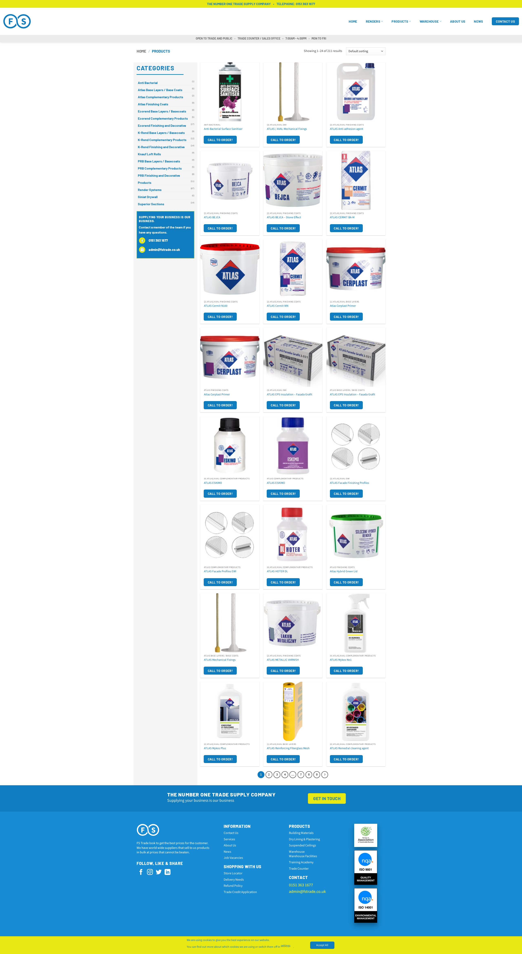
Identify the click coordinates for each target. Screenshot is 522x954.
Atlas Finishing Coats (153, 104)
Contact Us (231, 833)
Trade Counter (299, 868)
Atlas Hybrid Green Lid (343, 572)
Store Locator (233, 873)
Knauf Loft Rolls (149, 154)
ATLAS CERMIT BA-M (342, 217)
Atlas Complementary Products (160, 97)
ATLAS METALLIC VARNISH (283, 660)
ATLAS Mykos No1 (341, 660)
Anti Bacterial (148, 83)
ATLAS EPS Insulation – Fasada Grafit (289, 395)
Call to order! (220, 140)
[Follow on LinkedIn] (167, 872)
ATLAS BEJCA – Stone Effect (284, 217)
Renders (373, 21)
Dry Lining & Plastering (304, 839)
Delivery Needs (234, 879)
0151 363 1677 (305, 4)
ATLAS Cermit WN (277, 306)
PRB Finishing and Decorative (159, 175)
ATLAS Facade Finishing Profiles (349, 483)
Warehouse (429, 21)
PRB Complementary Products (160, 168)
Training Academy (301, 862)
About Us (458, 21)
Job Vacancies (233, 858)
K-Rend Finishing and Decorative (161, 147)
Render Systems (149, 190)
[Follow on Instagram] (150, 872)
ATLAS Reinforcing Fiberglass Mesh (288, 748)
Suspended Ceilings (302, 845)
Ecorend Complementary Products (163, 118)
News (478, 21)
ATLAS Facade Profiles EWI (220, 572)
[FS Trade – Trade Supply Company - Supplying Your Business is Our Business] (18, 21)
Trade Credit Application (240, 892)
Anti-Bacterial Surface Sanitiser (223, 129)
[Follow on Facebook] (141, 872)
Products (400, 21)
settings (285, 946)
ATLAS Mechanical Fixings (220, 660)
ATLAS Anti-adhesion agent (346, 129)
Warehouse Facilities (303, 856)
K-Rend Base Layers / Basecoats (161, 133)
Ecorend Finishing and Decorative (162, 125)
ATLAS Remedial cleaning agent (349, 748)
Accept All (322, 945)
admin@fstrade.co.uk (307, 891)
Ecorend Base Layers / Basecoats (162, 111)
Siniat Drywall (148, 197)
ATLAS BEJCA (212, 217)
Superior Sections (151, 204)
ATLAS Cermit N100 (215, 306)
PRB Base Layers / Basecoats (159, 161)
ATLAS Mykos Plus (215, 748)
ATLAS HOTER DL (277, 572)
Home (353, 21)
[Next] (324, 774)
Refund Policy (233, 885)
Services (229, 839)
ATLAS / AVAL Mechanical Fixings (287, 129)
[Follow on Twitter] (159, 872)
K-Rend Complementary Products (162, 140)
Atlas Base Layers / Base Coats (160, 90)
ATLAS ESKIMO (213, 483)
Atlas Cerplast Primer (343, 306)
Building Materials (301, 833)
